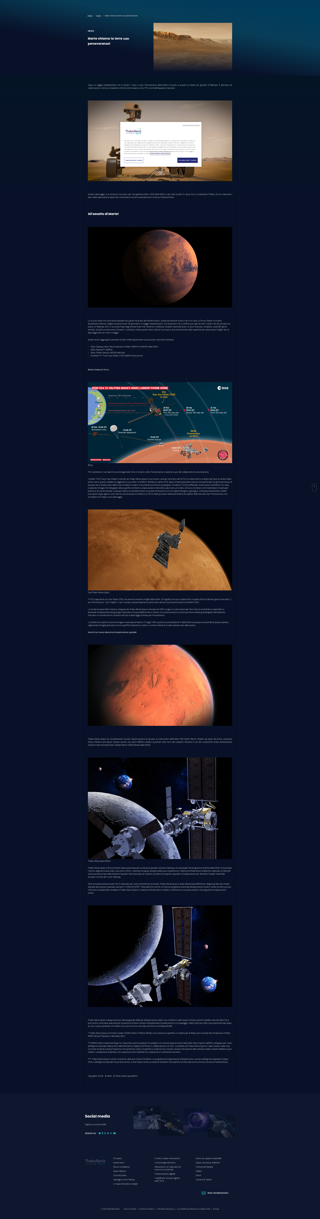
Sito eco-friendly (130, 1209)
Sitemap (216, 1209)
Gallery (199, 1171)
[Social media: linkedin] (145, 69)
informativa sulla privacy (160, 153)
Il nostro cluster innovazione (167, 1158)
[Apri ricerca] (307, 4)
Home (90, 15)
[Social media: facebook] (135, 69)
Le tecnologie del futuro (165, 1162)
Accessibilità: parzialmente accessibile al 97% (193, 1209)
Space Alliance (119, 1171)
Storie (98, 15)
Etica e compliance (121, 1166)
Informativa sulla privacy (165, 1209)
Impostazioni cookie (133, 160)
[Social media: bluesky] (142, 69)
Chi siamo (117, 1158)
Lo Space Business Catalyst (125, 1183)
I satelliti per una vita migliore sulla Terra (167, 1179)
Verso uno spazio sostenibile (208, 1158)
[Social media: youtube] (114, 1133)
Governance (118, 1162)
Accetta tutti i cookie (187, 160)
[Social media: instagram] (105, 1133)
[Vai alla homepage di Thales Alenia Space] (9, 4)
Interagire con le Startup (124, 1179)
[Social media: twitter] (139, 69)
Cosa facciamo (119, 1175)
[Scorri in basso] (314, 488)
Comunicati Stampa (204, 1166)
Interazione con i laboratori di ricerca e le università (167, 1168)
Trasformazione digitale (164, 1173)
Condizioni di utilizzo (146, 1209)
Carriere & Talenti (203, 1179)
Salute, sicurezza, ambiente (208, 1162)
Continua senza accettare (191, 125)
